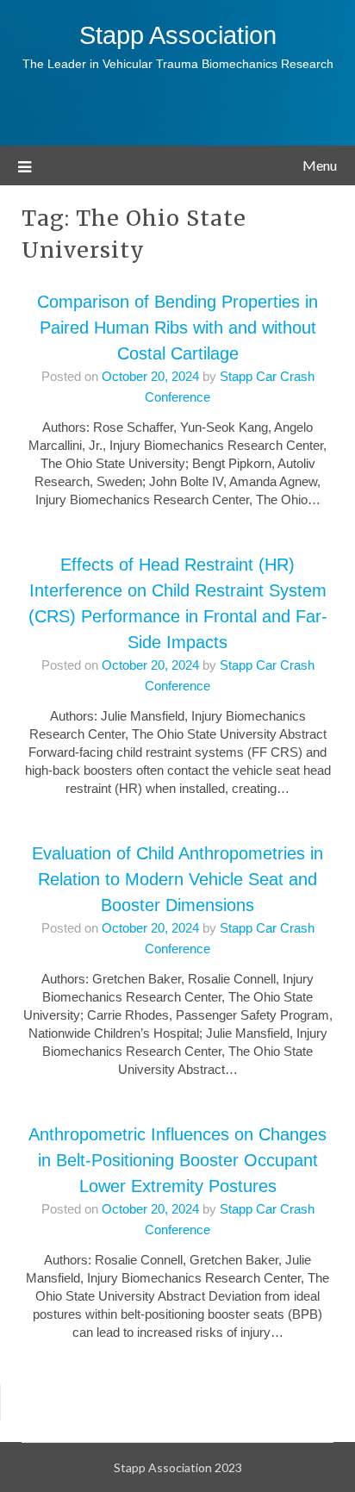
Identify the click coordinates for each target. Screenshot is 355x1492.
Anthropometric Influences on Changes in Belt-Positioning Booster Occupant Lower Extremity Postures (177, 1160)
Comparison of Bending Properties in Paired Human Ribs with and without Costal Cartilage (177, 327)
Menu (319, 165)
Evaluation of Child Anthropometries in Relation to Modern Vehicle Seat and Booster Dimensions (177, 879)
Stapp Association (178, 35)
